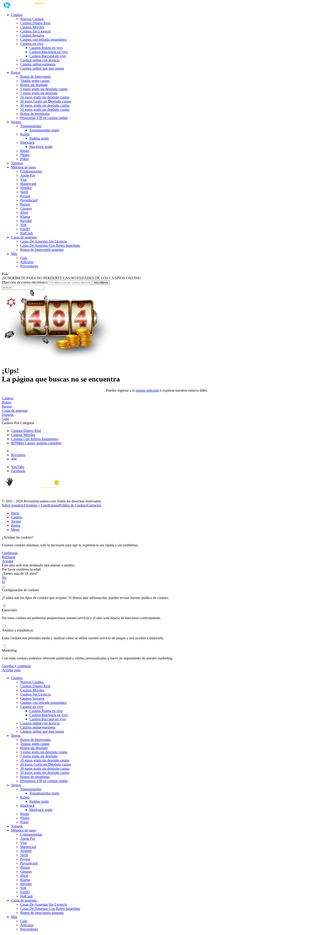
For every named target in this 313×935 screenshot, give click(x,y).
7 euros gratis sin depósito (39, 93)
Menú (15, 529)
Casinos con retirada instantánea (43, 39)
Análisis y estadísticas (17, 630)
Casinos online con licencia (40, 60)
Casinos (16, 15)
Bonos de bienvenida (35, 77)
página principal (147, 390)
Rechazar (8, 557)
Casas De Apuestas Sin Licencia (43, 241)
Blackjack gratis (40, 147)
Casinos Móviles (32, 27)
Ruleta (25, 134)
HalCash (26, 233)
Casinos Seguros (32, 35)
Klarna (25, 217)
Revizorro (18, 455)
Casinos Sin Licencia (35, 31)
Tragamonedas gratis (44, 130)
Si (3, 582)
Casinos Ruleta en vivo (46, 48)
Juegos (16, 122)
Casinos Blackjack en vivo (48, 52)
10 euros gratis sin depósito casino (44, 97)
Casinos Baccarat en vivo (47, 56)
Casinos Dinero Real (35, 23)
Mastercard (28, 184)
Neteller (26, 188)
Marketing (9, 650)
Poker (24, 159)
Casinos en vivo (31, 44)
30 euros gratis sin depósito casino (44, 105)
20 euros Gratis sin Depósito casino (45, 101)
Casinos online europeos (37, 64)
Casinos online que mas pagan (42, 68)
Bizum (25, 204)
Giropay (26, 208)
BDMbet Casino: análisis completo (36, 443)
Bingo (24, 151)
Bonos (15, 72)
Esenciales (9, 610)
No (4, 578)
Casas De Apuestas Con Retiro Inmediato (50, 245)
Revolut (26, 221)
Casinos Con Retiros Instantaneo (34, 439)
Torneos (17, 163)
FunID (25, 229)
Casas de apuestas (24, 237)
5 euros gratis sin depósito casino (44, 89)
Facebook (18, 471)
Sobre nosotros (12, 505)
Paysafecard (29, 200)
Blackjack (27, 142)
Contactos (94, 505)
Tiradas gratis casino (34, 81)
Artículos (26, 262)
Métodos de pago (23, 167)
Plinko (25, 155)
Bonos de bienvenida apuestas (42, 250)
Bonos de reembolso (35, 114)
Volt (23, 225)
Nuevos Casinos (32, 19)
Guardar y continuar (16, 666)
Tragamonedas (30, 126)
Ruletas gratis (39, 138)
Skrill (24, 192)
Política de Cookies (73, 505)
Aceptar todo (11, 670)
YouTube (17, 467)
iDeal (24, 212)
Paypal (25, 196)
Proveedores (29, 266)
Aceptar (7, 561)
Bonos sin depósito (34, 85)
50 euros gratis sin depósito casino (44, 109)
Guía (23, 258)
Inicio (15, 513)
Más (14, 254)
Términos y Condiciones (41, 505)
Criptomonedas (31, 171)
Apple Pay (28, 175)
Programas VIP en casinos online (44, 118)
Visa (23, 180)
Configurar (10, 553)
